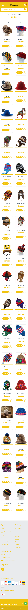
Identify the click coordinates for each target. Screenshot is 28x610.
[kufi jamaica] (24, 510)
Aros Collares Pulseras (20, 528)
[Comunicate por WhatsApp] (25, 603)
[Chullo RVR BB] (10, 183)
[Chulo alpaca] (10, 210)
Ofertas (17, 539)
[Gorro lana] (10, 454)
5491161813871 (6, 554)
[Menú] (2, 5)
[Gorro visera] (24, 483)
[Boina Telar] (24, 72)
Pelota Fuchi (18, 542)
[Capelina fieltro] (10, 130)
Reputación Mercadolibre (4, 538)
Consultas (3, 528)
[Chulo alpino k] (10, 238)
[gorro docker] (24, 427)
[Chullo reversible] (24, 157)
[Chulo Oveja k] (10, 347)
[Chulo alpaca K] (24, 210)
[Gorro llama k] (24, 455)
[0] (25, 5)
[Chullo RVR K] (24, 183)
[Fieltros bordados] (24, 400)
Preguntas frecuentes (6, 535)
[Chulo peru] (10, 373)
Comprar (5, 45)
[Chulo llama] (24, 292)
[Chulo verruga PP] (10, 400)
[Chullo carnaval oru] (10, 157)
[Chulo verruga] (24, 373)
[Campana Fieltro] (24, 100)
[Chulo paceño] (24, 345)
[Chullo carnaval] (24, 129)
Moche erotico (18, 536)
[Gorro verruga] (10, 482)
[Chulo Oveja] (24, 318)
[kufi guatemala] (10, 510)
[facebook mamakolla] (2, 569)
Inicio (8, 14)
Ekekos (17, 533)
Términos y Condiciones (7, 541)
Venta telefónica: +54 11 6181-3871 (14, 0)
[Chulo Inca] (10, 292)
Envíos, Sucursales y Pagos (6, 531)
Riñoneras (17, 544)
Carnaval (17, 531)
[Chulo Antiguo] (24, 237)
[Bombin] (10, 102)
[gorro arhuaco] (10, 427)
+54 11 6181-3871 (7, 557)
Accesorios (13, 14)
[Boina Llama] (10, 46)
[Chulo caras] (10, 265)
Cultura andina (4, 544)
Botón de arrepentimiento (10, 604)
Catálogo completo (20, 547)
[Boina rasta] (10, 74)
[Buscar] (25, 9)
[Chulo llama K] (10, 318)
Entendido (24, 608)
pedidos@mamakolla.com (9, 560)
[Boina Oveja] (24, 46)
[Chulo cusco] (24, 265)
